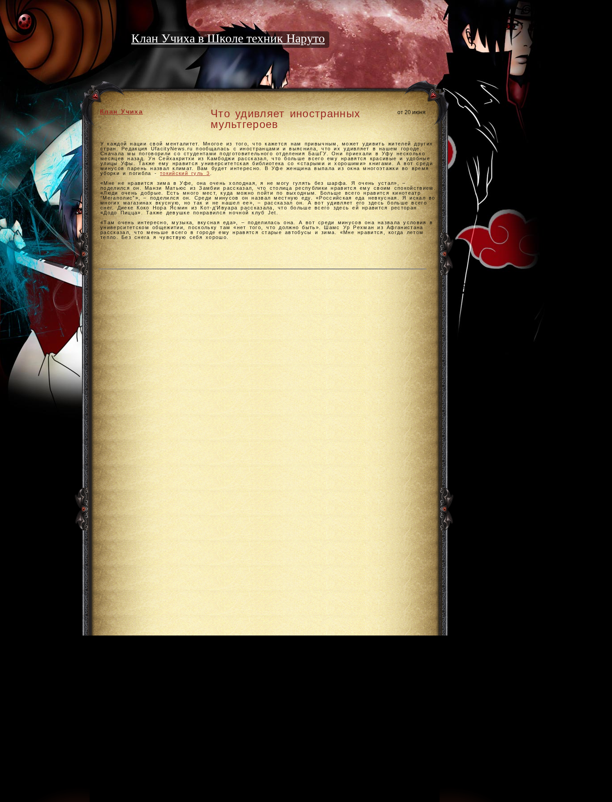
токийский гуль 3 (185, 173)
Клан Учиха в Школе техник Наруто (228, 38)
